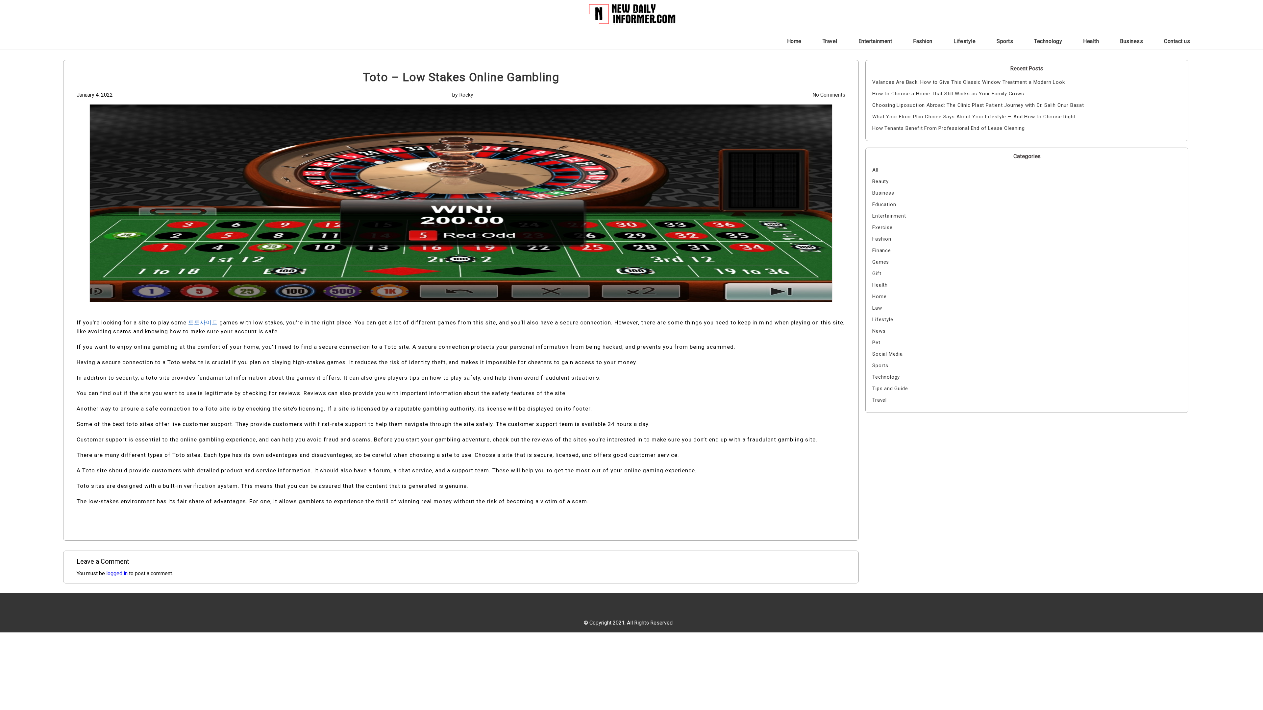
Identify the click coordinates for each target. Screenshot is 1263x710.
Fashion (922, 41)
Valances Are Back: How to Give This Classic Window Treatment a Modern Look (968, 82)
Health (1091, 41)
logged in (117, 573)
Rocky (466, 95)
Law (877, 308)
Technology (1048, 41)
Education (884, 204)
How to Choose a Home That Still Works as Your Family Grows (948, 94)
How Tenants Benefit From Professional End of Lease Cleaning (948, 128)
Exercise (882, 227)
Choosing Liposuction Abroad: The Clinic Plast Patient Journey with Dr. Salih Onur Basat (978, 105)
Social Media (887, 354)
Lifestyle (964, 41)
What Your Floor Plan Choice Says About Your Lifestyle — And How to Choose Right (974, 117)
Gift (876, 273)
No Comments (828, 95)
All (875, 170)
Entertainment (875, 41)
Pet (876, 342)
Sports (1005, 41)
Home (794, 41)
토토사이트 (203, 322)
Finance (881, 250)
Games (880, 262)
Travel (830, 41)
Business (1131, 41)
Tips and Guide (890, 388)
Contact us (1177, 41)
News (878, 331)
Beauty (880, 181)
